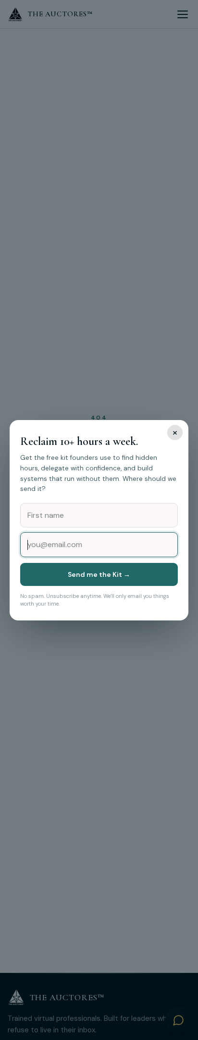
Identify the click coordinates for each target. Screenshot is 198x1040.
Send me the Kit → (99, 574)
